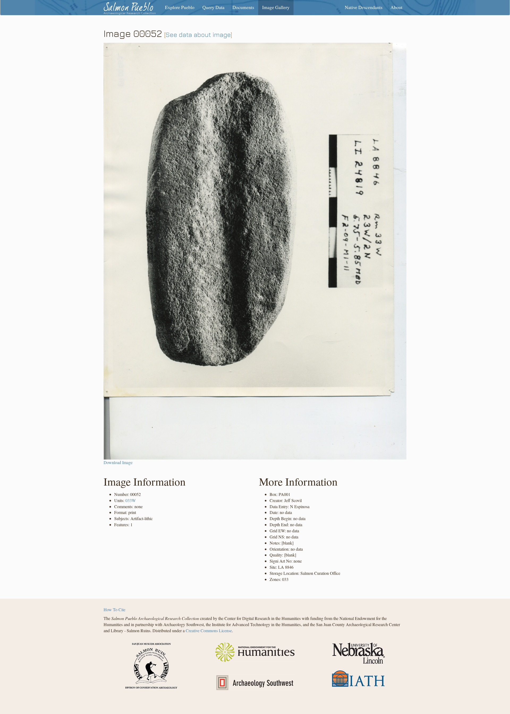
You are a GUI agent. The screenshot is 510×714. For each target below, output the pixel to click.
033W (130, 500)
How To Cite (114, 609)
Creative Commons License (209, 630)
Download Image (118, 462)
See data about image (198, 34)
